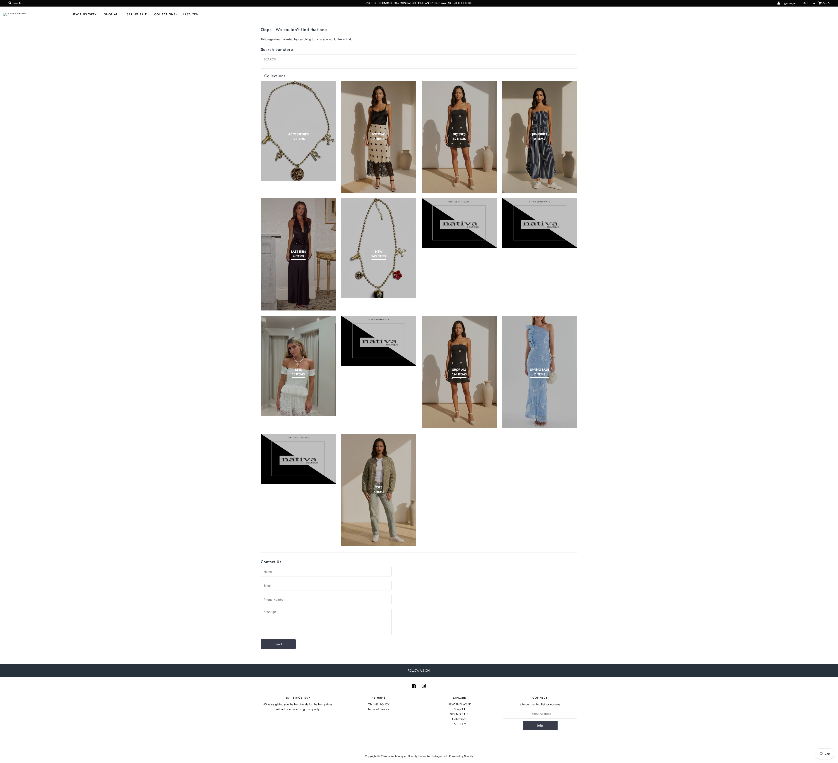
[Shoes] (378, 341)
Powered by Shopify (461, 756)
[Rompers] (539, 223)
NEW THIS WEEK (84, 14)
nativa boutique (397, 756)
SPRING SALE (137, 14)
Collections (164, 14)
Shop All (111, 14)
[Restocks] (459, 223)
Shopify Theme (417, 756)
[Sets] (298, 366)
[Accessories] (298, 131)
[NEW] (378, 248)
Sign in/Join (788, 3)
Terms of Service (378, 709)
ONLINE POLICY (379, 704)
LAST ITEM (191, 14)
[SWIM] (298, 459)
